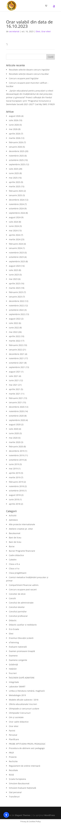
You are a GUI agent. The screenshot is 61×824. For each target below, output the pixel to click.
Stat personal (15, 792)
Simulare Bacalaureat (19, 783)
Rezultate (13, 770)
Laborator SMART (17, 686)
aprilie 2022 (14, 336)
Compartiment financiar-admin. (24, 585)
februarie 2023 (16, 292)
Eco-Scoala (14, 629)
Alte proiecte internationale (22, 524)
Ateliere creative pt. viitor (21, 528)
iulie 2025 (13, 168)
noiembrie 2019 (16, 455)
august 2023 (15, 266)
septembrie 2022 (17, 314)
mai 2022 (13, 332)
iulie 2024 (13, 221)
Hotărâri (13, 668)
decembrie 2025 (16, 151)
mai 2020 (13, 437)
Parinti (12, 730)
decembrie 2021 (16, 354)
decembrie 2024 (16, 199)
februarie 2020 (16, 446)
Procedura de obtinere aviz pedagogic (27, 748)
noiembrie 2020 (16, 411)
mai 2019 (13, 468)
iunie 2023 (14, 274)
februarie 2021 (16, 398)
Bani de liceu (15, 537)
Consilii (12, 598)
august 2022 (15, 318)
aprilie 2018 (14, 504)
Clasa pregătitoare (17, 573)
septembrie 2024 (17, 213)
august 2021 (15, 371)
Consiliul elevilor (17, 607)
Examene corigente (18, 660)
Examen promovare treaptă (22, 651)
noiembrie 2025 (16, 155)
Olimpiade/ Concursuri (20, 712)
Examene (13, 655)
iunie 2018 (14, 499)
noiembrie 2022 (16, 305)
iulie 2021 (13, 376)
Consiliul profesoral (18, 616)
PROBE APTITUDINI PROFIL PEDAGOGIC (27, 743)
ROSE (11, 774)
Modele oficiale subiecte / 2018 (23, 699)
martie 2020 (14, 442)
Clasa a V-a (14, 568)
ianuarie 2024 (15, 248)
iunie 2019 (14, 464)
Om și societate (16, 717)
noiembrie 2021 (16, 358)
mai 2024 (13, 230)
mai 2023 (13, 279)
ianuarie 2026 (15, 146)
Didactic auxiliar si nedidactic (23, 624)
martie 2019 (14, 477)
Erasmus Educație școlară (21, 638)
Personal (13, 735)
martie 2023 (14, 288)
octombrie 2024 (16, 208)
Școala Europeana (17, 779)
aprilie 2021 (14, 389)
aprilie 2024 (14, 235)
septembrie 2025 (17, 164)
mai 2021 (13, 384)
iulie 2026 (13, 120)
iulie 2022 (13, 323)
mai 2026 (13, 129)
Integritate (14, 682)
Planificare (14, 739)
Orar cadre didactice (19, 721)
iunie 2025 (14, 173)
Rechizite (13, 761)
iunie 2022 (14, 327)
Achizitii (12, 515)
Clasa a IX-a (14, 564)
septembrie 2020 (17, 420)
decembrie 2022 (16, 301)
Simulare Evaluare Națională (22, 787)
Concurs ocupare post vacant (23, 589)
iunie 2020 (14, 433)
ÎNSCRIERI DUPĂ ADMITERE (21, 677)
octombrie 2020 (16, 415)
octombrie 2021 (16, 362)
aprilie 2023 (14, 283)
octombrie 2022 (16, 310)
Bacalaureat (14, 533)
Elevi (38, 31)
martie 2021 (14, 393)
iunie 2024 (14, 226)
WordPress (49, 815)
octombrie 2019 (16, 459)
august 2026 (15, 116)
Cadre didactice (16, 555)
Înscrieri (13, 673)
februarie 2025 (16, 191)
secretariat (14, 31)
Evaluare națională (18, 646)
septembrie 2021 (17, 367)
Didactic (13, 620)
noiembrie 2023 (16, 252)
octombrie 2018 (16, 490)
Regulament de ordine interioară (24, 765)
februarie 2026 (16, 142)
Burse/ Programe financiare (22, 550)
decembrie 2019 (16, 451)
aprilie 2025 (14, 182)
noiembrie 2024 (16, 204)
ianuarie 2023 (15, 296)
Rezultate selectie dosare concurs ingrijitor (29, 69)
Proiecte (13, 757)
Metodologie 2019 (17, 695)
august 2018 (15, 495)
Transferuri (14, 796)
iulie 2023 (13, 270)
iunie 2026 (14, 124)
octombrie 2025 (16, 160)
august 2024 (15, 217)
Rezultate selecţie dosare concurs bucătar (29, 74)
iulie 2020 (13, 429)
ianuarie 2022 (15, 349)
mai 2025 (13, 177)
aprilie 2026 (14, 133)
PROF (11, 752)
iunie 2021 (14, 380)
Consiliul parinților (18, 611)
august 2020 (15, 424)
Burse (11, 546)
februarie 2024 (16, 243)
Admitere (13, 520)
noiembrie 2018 (16, 486)
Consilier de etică (17, 594)
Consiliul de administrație (21, 602)
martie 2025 (14, 186)
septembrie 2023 (17, 261)
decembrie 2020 (16, 406)
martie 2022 (14, 340)
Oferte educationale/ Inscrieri (23, 704)
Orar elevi (46, 31)
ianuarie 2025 (15, 195)
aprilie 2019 (14, 473)
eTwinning (14, 642)
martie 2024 (14, 239)
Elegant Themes (22, 815)
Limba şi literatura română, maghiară (27, 690)
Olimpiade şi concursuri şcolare (24, 708)
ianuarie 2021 (15, 402)
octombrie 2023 (16, 257)
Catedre (12, 559)
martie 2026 (14, 138)
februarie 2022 (16, 345)
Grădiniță (13, 664)
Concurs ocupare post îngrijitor (24, 78)
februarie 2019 (16, 481)
